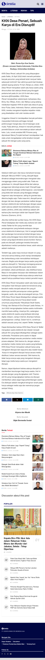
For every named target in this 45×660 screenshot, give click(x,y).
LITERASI (13, 10)
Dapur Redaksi (6, 641)
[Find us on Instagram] (7, 654)
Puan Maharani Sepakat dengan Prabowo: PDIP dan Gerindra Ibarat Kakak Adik (24, 607)
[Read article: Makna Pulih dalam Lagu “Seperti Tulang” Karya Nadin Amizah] (6, 163)
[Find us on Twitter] (5, 654)
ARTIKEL (17, 17)
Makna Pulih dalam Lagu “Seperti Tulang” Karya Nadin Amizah (25, 162)
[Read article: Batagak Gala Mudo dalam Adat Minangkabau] (37, 467)
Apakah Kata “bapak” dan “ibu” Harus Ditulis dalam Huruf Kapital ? (25, 578)
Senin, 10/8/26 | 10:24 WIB (10, 488)
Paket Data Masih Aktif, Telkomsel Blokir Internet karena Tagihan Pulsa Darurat (23, 559)
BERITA (4, 10)
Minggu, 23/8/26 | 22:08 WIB (22, 166)
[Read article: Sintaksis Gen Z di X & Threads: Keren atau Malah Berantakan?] (37, 486)
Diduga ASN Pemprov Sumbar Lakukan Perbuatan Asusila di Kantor (23, 569)
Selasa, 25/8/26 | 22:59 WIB (22, 157)
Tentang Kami (31, 644)
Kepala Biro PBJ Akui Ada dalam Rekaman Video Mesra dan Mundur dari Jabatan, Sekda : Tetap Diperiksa (17, 543)
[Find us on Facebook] (2, 654)
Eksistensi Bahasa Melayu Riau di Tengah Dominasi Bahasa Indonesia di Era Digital (27, 152)
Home (3, 17)
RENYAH (24, 10)
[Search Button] (38, 4)
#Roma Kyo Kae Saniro (15, 393)
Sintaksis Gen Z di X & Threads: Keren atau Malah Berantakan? (15, 484)
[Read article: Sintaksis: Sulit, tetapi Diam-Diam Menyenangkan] (37, 458)
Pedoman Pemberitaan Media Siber (14, 644)
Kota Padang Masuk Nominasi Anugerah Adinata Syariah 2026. (23, 597)
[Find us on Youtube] (10, 654)
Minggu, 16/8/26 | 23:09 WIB (10, 460)
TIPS (32, 10)
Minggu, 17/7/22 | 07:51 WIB (11, 29)
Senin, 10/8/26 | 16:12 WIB (10, 479)
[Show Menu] (42, 4)
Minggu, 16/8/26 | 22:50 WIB (10, 469)
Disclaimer (16, 641)
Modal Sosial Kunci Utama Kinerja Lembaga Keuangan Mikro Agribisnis (14, 475)
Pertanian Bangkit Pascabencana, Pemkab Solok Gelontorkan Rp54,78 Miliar (24, 588)
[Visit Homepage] (9, 4)
